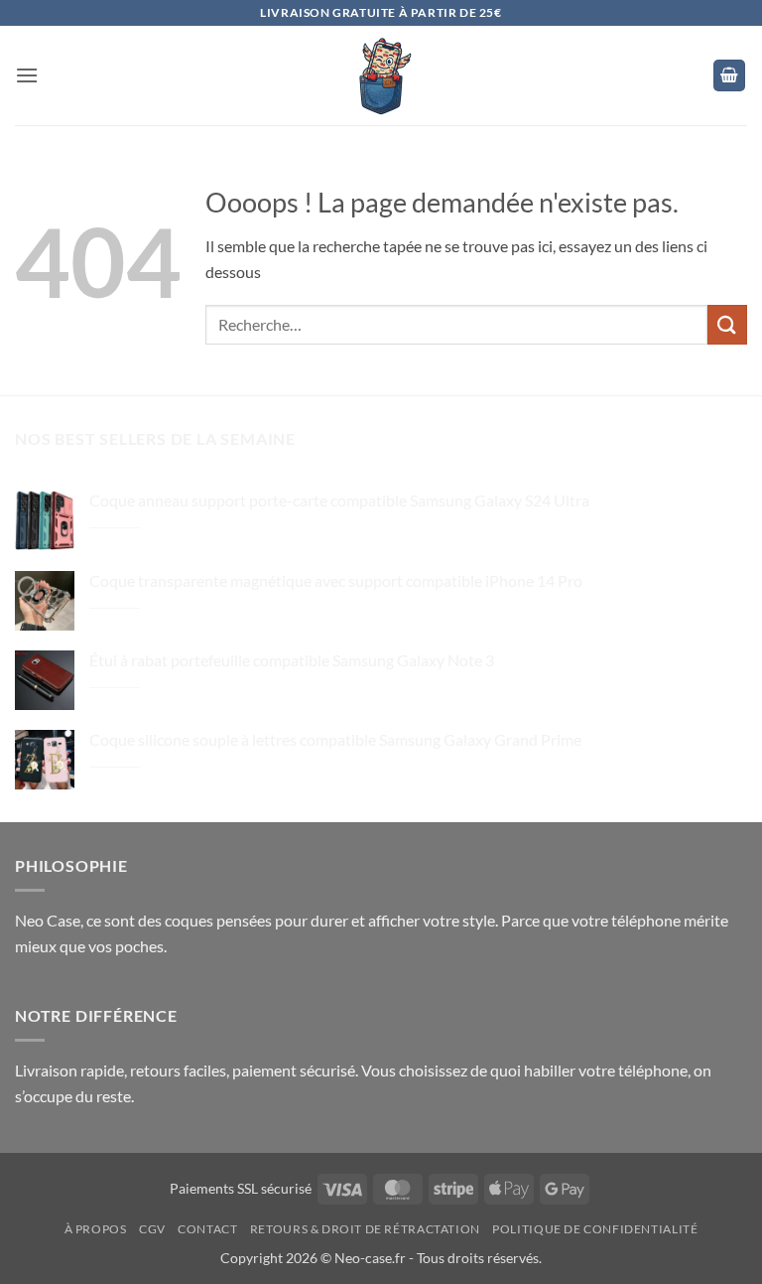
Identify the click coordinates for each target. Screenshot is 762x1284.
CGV (152, 1228)
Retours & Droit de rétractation (365, 1228)
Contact (207, 1228)
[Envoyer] (727, 324)
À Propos (95, 1228)
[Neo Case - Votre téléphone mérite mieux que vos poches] (381, 75)
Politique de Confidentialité (595, 1228)
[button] (27, 75)
